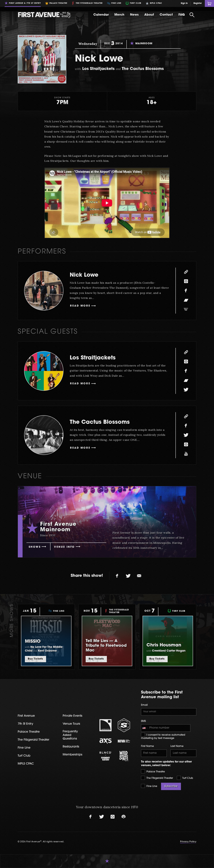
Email (144, 705)
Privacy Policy (188, 842)
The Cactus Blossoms (100, 422)
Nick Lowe (84, 275)
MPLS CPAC (26, 763)
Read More (80, 306)
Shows (35, 547)
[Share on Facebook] (117, 576)
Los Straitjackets (93, 358)
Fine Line (151, 786)
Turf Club (187, 778)
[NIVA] (124, 741)
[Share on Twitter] (128, 576)
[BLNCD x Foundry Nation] (105, 755)
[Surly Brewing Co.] (124, 725)
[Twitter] (186, 390)
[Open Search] (192, 14)
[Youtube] (186, 454)
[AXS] (105, 741)
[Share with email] (139, 576)
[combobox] (144, 728)
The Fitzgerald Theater (159, 778)
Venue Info (64, 547)
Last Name (176, 746)
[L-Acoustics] (105, 725)
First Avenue (26, 715)
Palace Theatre (155, 772)
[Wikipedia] (186, 309)
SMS (143, 721)
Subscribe (170, 786)
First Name (147, 746)
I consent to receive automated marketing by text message (163, 737)
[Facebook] (186, 290)
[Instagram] (186, 281)
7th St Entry (25, 723)
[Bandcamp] (186, 300)
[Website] (186, 272)
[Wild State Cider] (124, 756)
